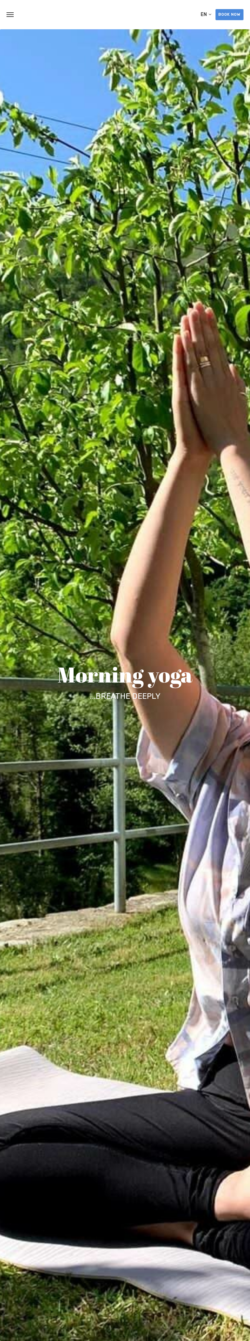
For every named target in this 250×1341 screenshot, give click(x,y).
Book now (229, 14)
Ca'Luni (125, 14)
